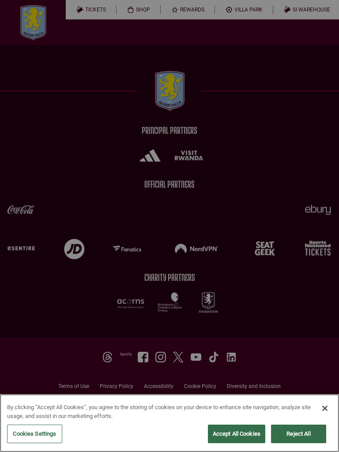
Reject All (298, 433)
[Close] (325, 408)
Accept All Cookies (236, 433)
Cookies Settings (34, 433)
